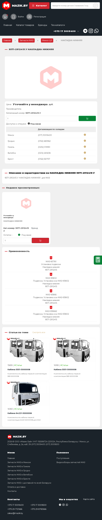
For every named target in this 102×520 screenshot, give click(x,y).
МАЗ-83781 (51, 261)
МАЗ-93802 (51, 278)
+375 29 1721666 (14, 509)
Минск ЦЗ (47, 40)
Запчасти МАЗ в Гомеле (18, 466)
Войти (21, 17)
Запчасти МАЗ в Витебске (20, 474)
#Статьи (18, 365)
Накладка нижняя (51, 267)
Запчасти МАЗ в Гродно (18, 470)
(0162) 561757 (44, 159)
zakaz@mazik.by (15, 513)
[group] (51, 77)
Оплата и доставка (16, 487)
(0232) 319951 (44, 147)
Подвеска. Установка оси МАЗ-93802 (51, 281)
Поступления (62, 458)
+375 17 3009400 (15, 505)
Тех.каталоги (58, 25)
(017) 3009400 (45, 135)
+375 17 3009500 (38, 505)
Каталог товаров (25, 25)
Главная (7, 25)
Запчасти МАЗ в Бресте (18, 479)
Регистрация (40, 17)
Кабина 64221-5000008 (20, 413)
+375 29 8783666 (38, 509)
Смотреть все (38, 332)
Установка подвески (51, 264)
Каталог (41, 5)
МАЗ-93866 (51, 294)
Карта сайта (89, 499)
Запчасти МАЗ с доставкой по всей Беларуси (29, 483)
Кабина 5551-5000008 (19, 369)
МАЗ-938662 (51, 311)
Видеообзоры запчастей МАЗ (70, 462)
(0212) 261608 (44, 153)
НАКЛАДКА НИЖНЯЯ (12, 221)
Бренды (42, 25)
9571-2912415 (51, 270)
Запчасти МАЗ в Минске (19, 462)
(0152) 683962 (44, 141)
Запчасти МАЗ (26, 40)
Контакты (11, 491)
